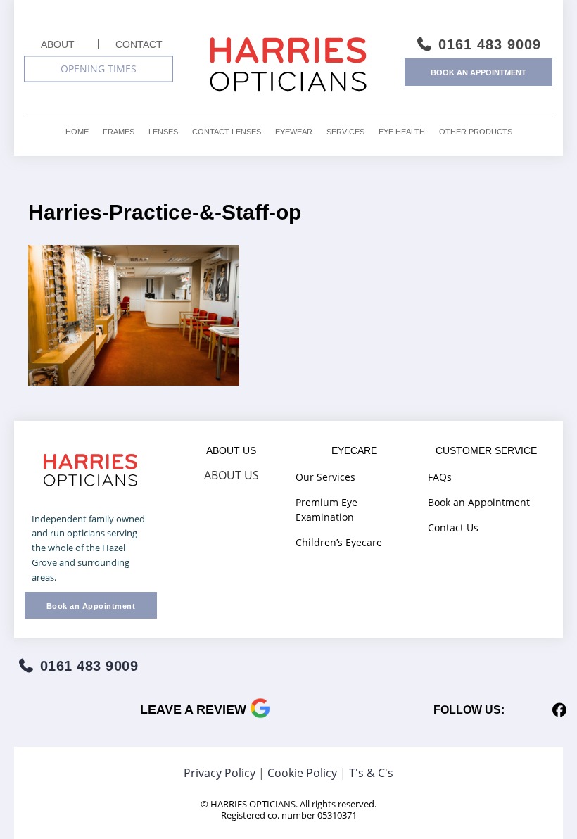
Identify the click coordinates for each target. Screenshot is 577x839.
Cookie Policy (302, 773)
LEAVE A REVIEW (195, 709)
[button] (98, 69)
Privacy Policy (219, 773)
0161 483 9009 (487, 44)
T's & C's (371, 773)
